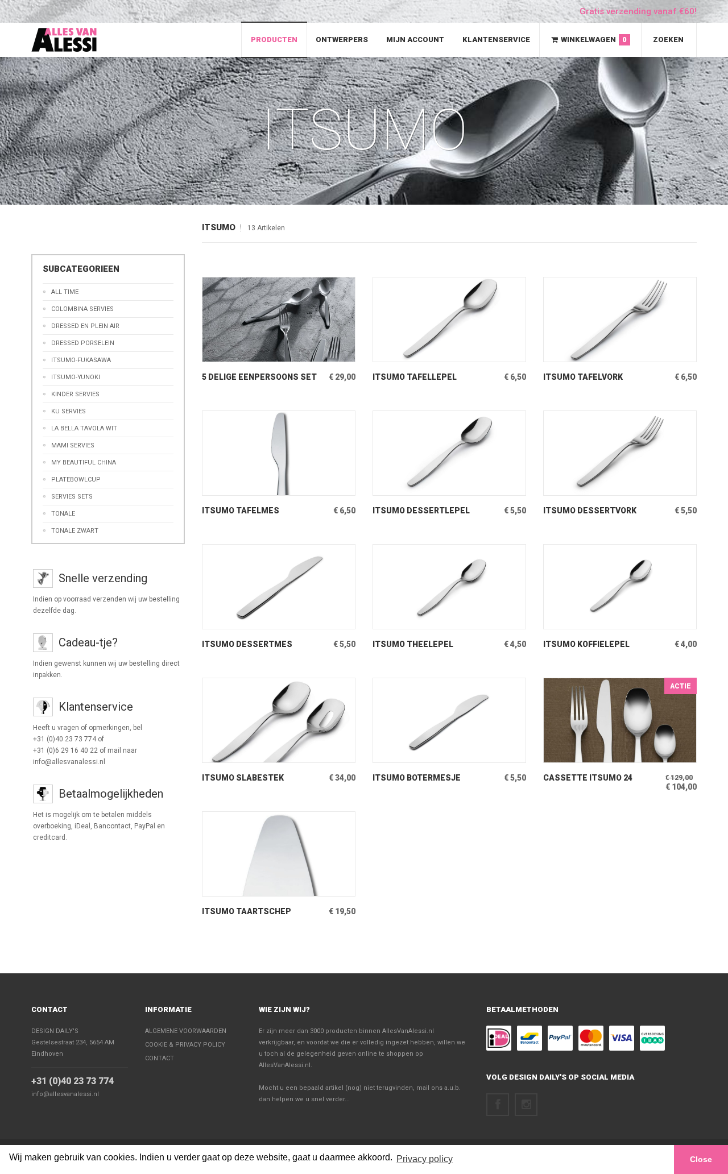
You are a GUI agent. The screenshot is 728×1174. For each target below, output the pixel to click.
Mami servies (72, 445)
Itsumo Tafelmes (240, 510)
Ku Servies (68, 411)
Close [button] (701, 1159)
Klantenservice (496, 39)
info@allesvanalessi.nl (65, 1094)
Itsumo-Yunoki (75, 377)
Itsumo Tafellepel (415, 376)
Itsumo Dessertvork (589, 510)
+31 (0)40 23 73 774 (72, 1081)
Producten (274, 39)
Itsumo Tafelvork (583, 376)
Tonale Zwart (74, 530)
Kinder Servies (75, 394)
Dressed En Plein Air (85, 326)
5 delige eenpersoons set (259, 376)
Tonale (63, 513)
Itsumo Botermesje (417, 777)
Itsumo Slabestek (243, 777)
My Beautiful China (83, 462)
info (262, 353)
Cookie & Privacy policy (185, 1044)
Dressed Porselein (82, 343)
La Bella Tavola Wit (84, 428)
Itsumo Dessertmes (247, 644)
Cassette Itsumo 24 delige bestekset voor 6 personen (597, 778)
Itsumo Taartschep (246, 911)
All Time (64, 292)
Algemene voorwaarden (185, 1031)
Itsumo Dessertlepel (421, 510)
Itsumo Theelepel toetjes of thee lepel (422, 644)
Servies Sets (72, 496)
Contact (49, 1009)
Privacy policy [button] (424, 1159)
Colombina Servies (82, 309)
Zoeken (668, 39)
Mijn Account (415, 39)
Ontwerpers (342, 39)
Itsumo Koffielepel (586, 644)
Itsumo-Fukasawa (81, 360)
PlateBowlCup (76, 479)
